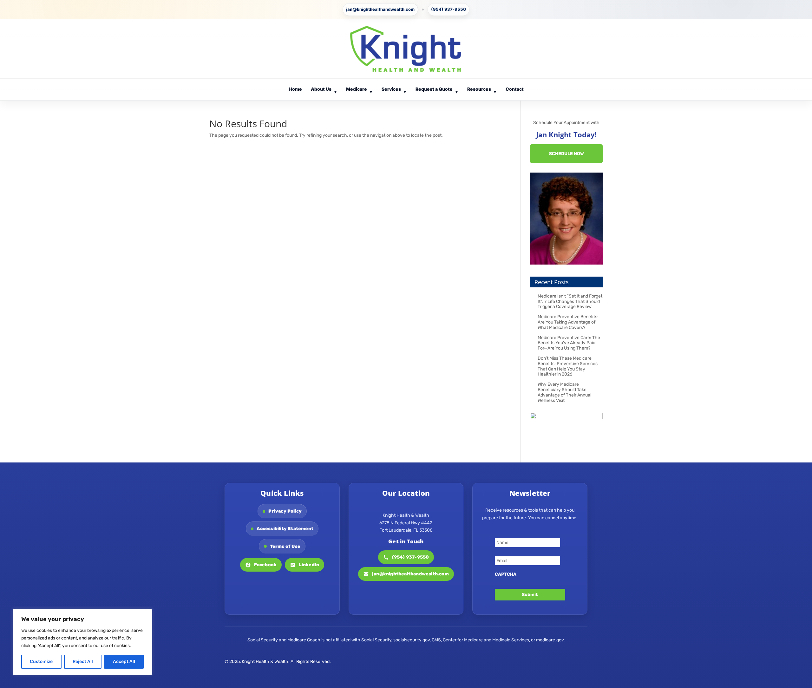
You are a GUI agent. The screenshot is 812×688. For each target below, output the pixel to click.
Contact (515, 89)
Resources (481, 90)
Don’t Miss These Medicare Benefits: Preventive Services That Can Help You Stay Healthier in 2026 (568, 366)
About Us (324, 90)
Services (394, 90)
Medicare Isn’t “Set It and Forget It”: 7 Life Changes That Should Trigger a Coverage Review (570, 301)
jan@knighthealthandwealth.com (380, 9)
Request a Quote (437, 90)
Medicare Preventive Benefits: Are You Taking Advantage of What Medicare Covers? (568, 322)
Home (295, 89)
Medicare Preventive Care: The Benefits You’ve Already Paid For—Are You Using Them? (569, 343)
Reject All (83, 661)
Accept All (124, 661)
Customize (41, 661)
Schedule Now (566, 153)
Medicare (359, 90)
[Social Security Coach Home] (406, 49)
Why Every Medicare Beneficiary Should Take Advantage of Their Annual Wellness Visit (564, 392)
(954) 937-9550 (448, 9)
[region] (82, 642)
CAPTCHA (505, 574)
